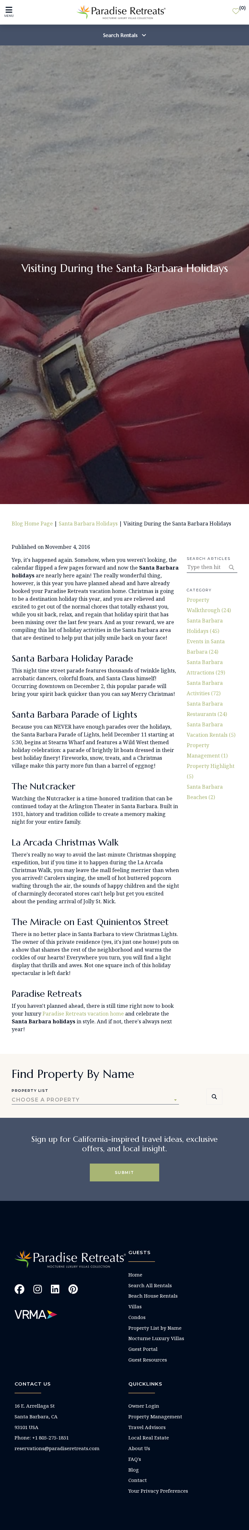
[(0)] (235, 12)
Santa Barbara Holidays (88, 523)
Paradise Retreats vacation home (83, 1013)
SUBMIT (124, 1172)
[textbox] (95, 1099)
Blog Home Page (32, 523)
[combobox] (95, 1099)
